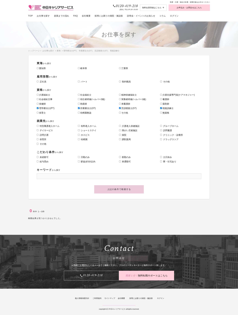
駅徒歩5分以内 (87, 161)
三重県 (124, 68)
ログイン (174, 16)
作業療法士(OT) (86, 51)
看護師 (165, 99)
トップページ (34, 51)
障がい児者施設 (129, 130)
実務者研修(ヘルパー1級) (133, 99)
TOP (30, 16)
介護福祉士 (44, 95)
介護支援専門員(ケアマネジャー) (178, 95)
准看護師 (125, 104)
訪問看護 (167, 130)
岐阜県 (83, 68)
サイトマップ (109, 298)
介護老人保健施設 (130, 126)
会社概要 (86, 16)
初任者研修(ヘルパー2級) (92, 99)
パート (83, 81)
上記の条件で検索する (119, 189)
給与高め (43, 161)
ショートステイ (88, 130)
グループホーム (170, 126)
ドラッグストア (170, 139)
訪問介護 (43, 135)
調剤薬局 (126, 139)
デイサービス (46, 130)
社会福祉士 (85, 95)
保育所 (42, 139)
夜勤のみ (126, 157)
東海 (59, 51)
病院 (123, 135)
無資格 (165, 113)
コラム (162, 16)
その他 (166, 81)
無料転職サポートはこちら (146, 275)
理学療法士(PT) (70, 51)
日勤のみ (85, 157)
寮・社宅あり (169, 161)
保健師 (42, 104)
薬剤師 (165, 104)
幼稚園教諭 (85, 113)
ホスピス (85, 135)
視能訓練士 (115, 51)
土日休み (167, 157)
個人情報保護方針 (82, 298)
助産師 (83, 104)
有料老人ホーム (88, 126)
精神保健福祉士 (129, 95)
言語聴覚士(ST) (101, 51)
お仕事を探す (43, 16)
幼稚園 (83, 139)
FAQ (75, 16)
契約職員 (126, 81)
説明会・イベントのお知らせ (141, 16)
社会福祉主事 (45, 99)
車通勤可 (126, 161)
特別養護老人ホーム (49, 126)
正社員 (42, 81)
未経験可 (43, 157)
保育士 (42, 113)
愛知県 (42, 68)
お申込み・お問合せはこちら (189, 7)
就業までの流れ (61, 16)
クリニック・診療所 (172, 135)
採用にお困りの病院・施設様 (109, 16)
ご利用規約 (97, 298)
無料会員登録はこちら (151, 7)
